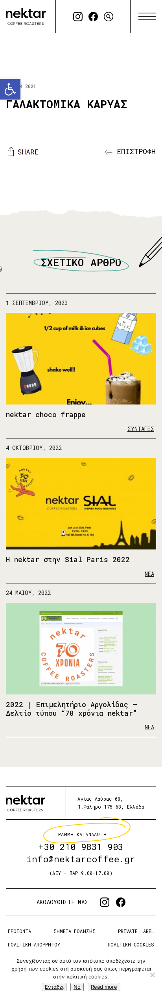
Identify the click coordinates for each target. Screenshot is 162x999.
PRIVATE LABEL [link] (136, 931)
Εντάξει (54, 987)
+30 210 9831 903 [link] (81, 846)
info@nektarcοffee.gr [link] (81, 859)
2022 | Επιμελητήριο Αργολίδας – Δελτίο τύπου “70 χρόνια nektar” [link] (71, 709)
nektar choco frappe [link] (46, 414)
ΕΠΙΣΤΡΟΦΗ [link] (134, 151)
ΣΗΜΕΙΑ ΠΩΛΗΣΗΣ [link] (74, 931)
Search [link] (108, 16)
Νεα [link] (149, 574)
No (77, 987)
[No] (152, 975)
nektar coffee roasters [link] (25, 802)
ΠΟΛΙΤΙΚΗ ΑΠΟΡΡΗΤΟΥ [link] (34, 944)
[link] (10, 89)
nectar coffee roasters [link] (26, 16)
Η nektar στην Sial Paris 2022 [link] (68, 559)
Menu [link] (147, 16)
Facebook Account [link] (93, 16)
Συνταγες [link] (140, 428)
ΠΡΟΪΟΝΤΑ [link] (19, 931)
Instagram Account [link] (78, 16)
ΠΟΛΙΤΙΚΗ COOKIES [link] (131, 944)
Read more (104, 987)
